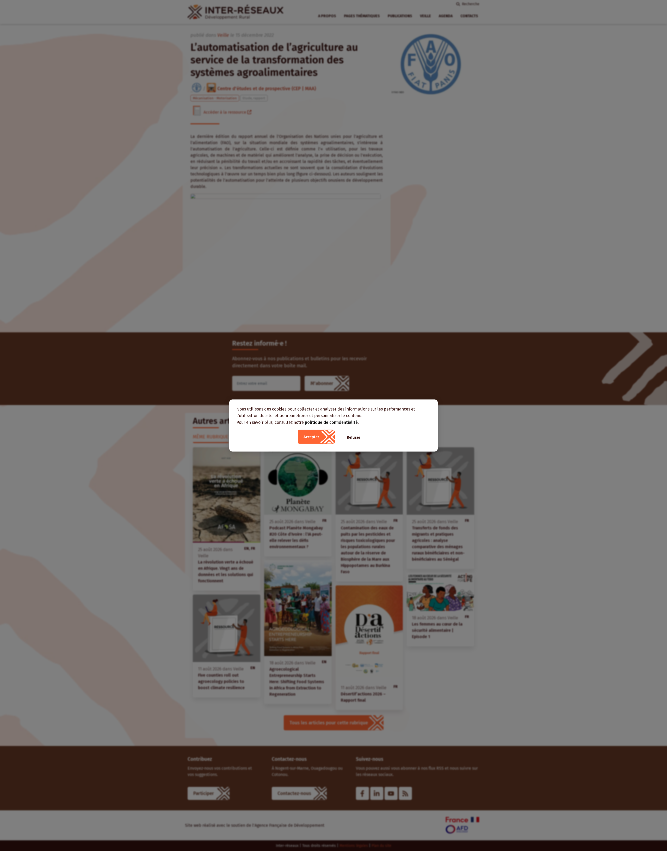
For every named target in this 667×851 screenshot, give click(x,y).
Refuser (353, 437)
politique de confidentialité (331, 422)
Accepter (311, 436)
